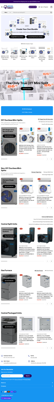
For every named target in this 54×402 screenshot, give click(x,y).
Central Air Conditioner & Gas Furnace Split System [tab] (41, 224)
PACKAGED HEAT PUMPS (24, 334)
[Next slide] (51, 159)
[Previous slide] (47, 159)
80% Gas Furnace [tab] (39, 270)
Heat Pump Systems (23, 245)
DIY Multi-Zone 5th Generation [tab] (46, 121)
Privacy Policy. (27, 379)
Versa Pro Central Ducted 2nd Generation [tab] (43, 219)
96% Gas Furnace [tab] (49, 270)
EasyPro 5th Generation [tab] (47, 124)
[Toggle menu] (2, 7)
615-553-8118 (34, 357)
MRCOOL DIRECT (9, 395)
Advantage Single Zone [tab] (47, 174)
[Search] (51, 12)
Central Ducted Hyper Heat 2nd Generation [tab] (43, 221)
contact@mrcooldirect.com (10, 363)
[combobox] (27, 12)
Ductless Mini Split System (25, 195)
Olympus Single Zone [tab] (36, 172)
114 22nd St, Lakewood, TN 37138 (38, 363)
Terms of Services (18, 379)
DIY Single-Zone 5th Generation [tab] (45, 119)
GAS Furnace (22, 291)
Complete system (41, 145)
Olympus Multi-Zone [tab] (48, 172)
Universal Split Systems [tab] (47, 216)
